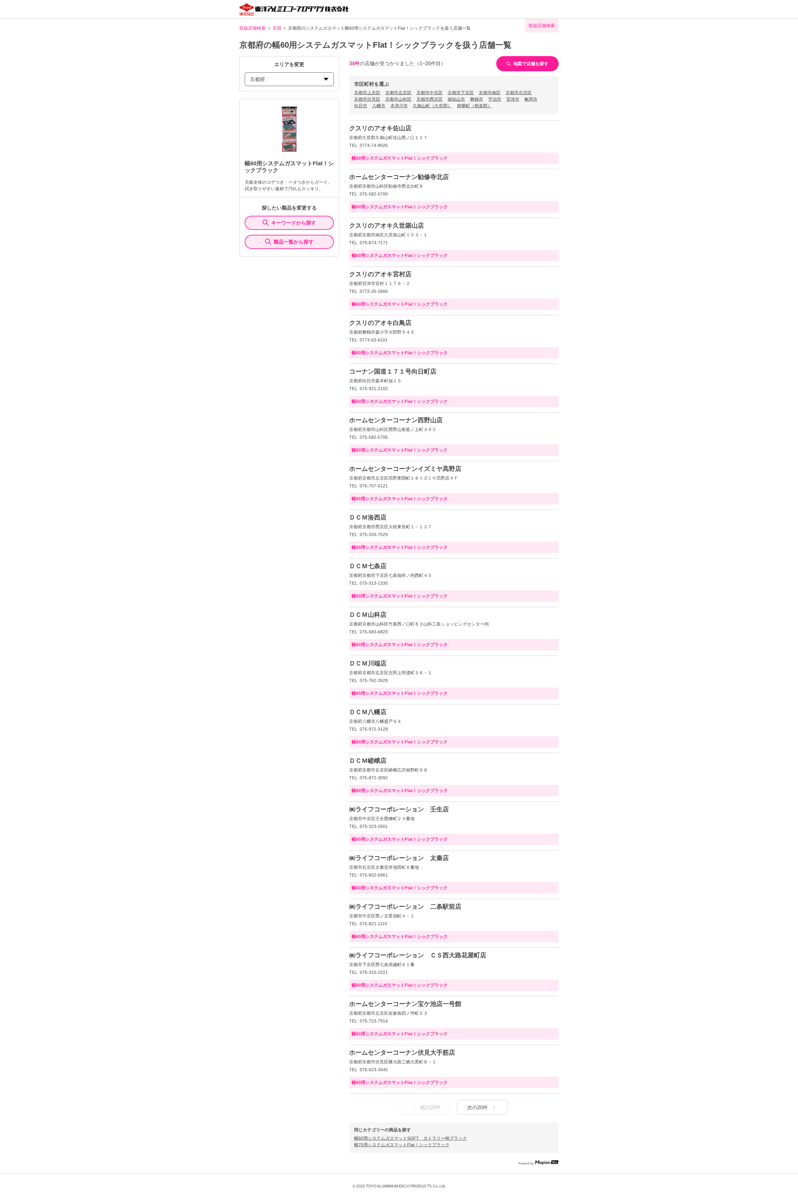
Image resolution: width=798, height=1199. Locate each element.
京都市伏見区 (367, 99)
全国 (276, 28)
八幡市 (378, 105)
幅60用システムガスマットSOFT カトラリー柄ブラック (410, 1138)
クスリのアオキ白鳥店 (380, 322)
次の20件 (477, 1107)
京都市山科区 (398, 99)
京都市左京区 (398, 92)
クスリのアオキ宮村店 (380, 274)
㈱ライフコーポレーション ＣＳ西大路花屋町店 (417, 955)
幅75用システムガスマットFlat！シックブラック (401, 1144)
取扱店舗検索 (252, 28)
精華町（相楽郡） (474, 105)
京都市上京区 (367, 92)
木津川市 (399, 105)
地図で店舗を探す (530, 63)
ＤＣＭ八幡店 (368, 711)
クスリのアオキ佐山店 (380, 128)
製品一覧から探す (294, 241)
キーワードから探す (293, 222)
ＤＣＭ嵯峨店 (368, 760)
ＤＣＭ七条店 (368, 566)
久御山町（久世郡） (432, 105)
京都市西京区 (429, 99)
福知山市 (456, 99)
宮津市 (512, 99)
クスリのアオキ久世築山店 (386, 225)
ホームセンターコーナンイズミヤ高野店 (405, 468)
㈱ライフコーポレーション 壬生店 (399, 809)
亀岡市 (530, 99)
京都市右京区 (519, 92)
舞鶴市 (476, 99)
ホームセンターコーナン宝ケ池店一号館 (405, 1003)
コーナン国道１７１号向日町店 (392, 371)
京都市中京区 (429, 92)
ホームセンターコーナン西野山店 (396, 420)
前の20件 (430, 1107)
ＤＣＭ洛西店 (368, 517)
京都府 (257, 79)
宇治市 (494, 99)
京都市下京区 (461, 92)
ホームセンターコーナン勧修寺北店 (399, 176)
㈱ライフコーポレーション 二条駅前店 (405, 906)
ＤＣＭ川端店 (368, 663)
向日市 (360, 105)
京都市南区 (490, 92)
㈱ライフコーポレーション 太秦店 (399, 857)
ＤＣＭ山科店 (368, 614)
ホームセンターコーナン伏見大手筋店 (402, 1052)
